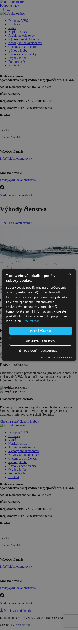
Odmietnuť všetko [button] (40, 341)
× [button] (69, 274)
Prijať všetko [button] (40, 330)
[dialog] (39, 315)
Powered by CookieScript (56, 357)
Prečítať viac (31, 321)
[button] (39, 351)
